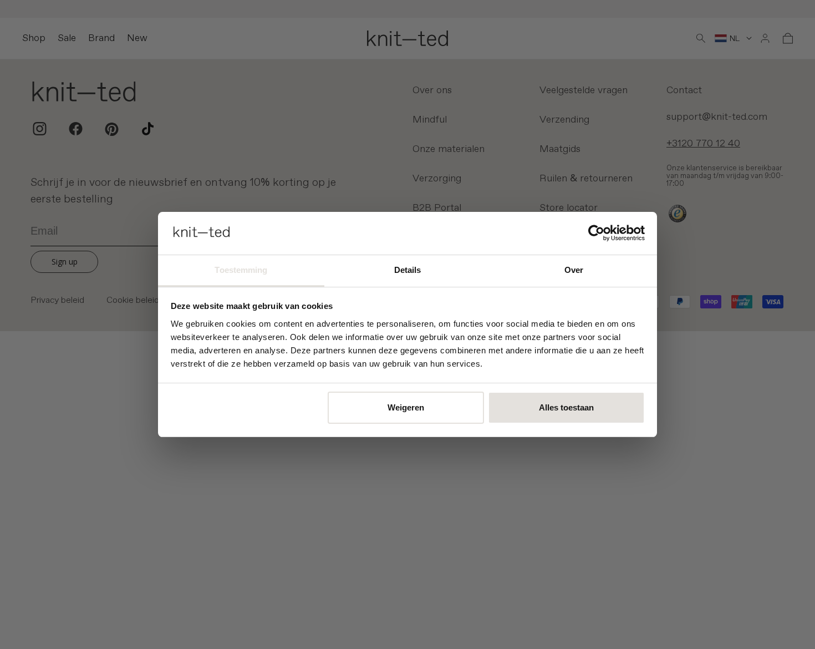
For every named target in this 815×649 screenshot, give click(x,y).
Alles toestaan (566, 407)
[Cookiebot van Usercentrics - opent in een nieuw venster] (596, 233)
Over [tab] (573, 270)
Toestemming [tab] (241, 270)
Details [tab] (407, 270)
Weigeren (406, 407)
